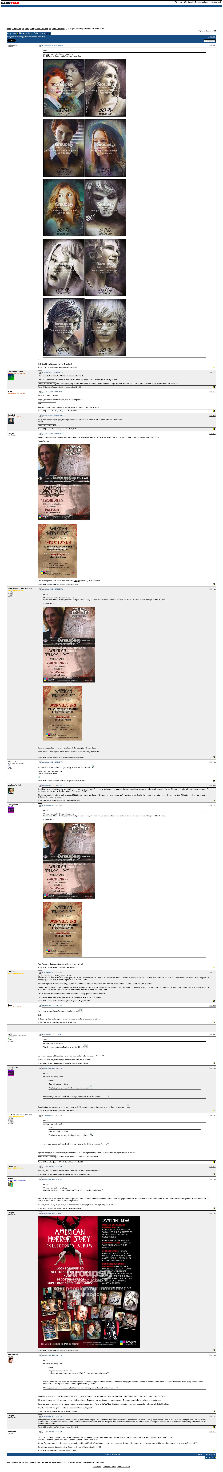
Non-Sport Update (14, 29)
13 (215, 31)
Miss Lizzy (12, 761)
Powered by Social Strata (112, 1454)
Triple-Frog (12, 972)
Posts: (41, 367)
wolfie (10, 1034)
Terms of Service (123, 1467)
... (204, 31)
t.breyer (11, 433)
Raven (10, 1178)
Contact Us (215, 2)
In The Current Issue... (201, 2)
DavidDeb (11, 415)
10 (208, 31)
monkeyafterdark (14, 785)
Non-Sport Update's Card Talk (36, 29)
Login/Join (211, 37)
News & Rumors (58, 29)
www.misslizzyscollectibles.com (50, 771)
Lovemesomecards (15, 372)
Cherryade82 (13, 805)
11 (210, 31)
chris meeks (12, 45)
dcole (10, 391)
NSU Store (188, 2)
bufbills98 (12, 1431)
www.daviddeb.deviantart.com (49, 425)
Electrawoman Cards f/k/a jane (20, 588)
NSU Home (178, 2)
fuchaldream (13, 1354)
